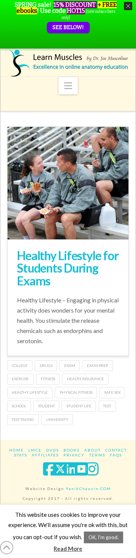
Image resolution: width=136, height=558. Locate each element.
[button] (68, 85)
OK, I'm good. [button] (103, 537)
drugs (46, 365)
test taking (23, 419)
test (107, 406)
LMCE (35, 450)
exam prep (97, 365)
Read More (68, 548)
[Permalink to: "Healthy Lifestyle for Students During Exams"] (68, 191)
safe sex (112, 392)
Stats (20, 455)
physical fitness (76, 392)
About (92, 450)
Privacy (74, 455)
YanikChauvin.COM (88, 488)
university (57, 419)
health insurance (85, 378)
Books (71, 450)
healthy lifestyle (30, 392)
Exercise (20, 378)
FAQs (116, 455)
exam (69, 365)
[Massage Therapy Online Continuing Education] (68, 63)
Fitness (48, 378)
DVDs (52, 450)
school (19, 406)
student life (78, 406)
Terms (97, 455)
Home (16, 450)
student (46, 406)
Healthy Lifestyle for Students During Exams (67, 268)
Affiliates (45, 455)
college (20, 365)
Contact (116, 450)
